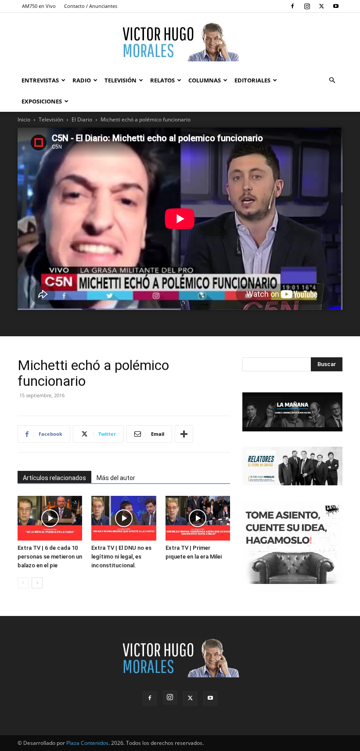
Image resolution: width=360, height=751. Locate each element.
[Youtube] (335, 6)
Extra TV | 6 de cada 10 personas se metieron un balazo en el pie (50, 557)
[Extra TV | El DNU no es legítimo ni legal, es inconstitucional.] (123, 518)
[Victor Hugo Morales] (180, 41)
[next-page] (37, 582)
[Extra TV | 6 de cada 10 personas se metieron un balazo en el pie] (50, 518)
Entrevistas (40, 80)
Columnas (204, 80)
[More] (184, 434)
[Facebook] (292, 6)
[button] (331, 80)
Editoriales (252, 80)
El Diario (82, 119)
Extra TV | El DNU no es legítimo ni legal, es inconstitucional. (121, 557)
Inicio (24, 119)
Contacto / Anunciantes (90, 6)
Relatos (162, 80)
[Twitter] (321, 6)
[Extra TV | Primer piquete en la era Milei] (198, 518)
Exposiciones (42, 101)
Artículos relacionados (54, 477)
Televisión (120, 80)
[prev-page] (23, 582)
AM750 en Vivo (39, 6)
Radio (81, 80)
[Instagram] (306, 6)
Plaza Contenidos (87, 743)
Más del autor (116, 477)
